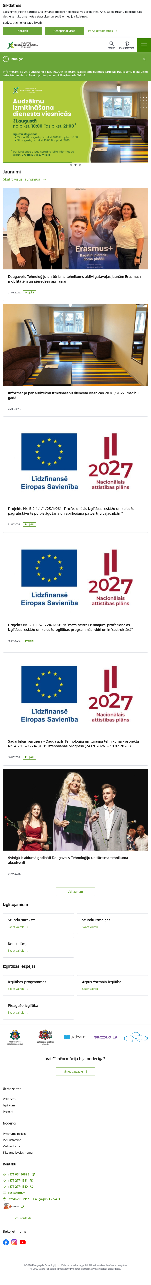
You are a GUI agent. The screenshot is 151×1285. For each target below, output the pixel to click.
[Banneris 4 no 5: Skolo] (106, 1037)
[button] (71, 165)
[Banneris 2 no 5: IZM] (45, 1037)
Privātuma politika (15, 1134)
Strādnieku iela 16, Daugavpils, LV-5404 (34, 1199)
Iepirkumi (9, 1105)
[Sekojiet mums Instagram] (14, 1242)
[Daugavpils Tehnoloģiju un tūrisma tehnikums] (22, 45)
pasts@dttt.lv (16, 1193)
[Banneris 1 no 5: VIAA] (15, 1037)
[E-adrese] (11, 1206)
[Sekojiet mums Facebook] (6, 1242)
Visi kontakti (23, 1218)
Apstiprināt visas (64, 31)
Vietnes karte (11, 1146)
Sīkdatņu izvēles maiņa (18, 1152)
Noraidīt (22, 31)
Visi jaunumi (75, 891)
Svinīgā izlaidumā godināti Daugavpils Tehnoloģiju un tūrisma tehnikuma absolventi (68, 860)
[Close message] (144, 59)
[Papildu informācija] (33, 1174)
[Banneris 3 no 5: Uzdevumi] (75, 1037)
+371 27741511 (18, 1180)
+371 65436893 (18, 1174)
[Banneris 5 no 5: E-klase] (136, 1037)
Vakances (9, 1099)
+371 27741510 (18, 1186)
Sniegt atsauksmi (75, 1071)
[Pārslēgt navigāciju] (144, 45)
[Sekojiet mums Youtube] (23, 1242)
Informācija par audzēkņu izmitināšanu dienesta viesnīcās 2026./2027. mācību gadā (73, 395)
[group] (75, 122)
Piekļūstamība (12, 1140)
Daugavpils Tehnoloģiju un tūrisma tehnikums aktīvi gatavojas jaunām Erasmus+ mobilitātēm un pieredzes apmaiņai (75, 279)
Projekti (29, 292)
